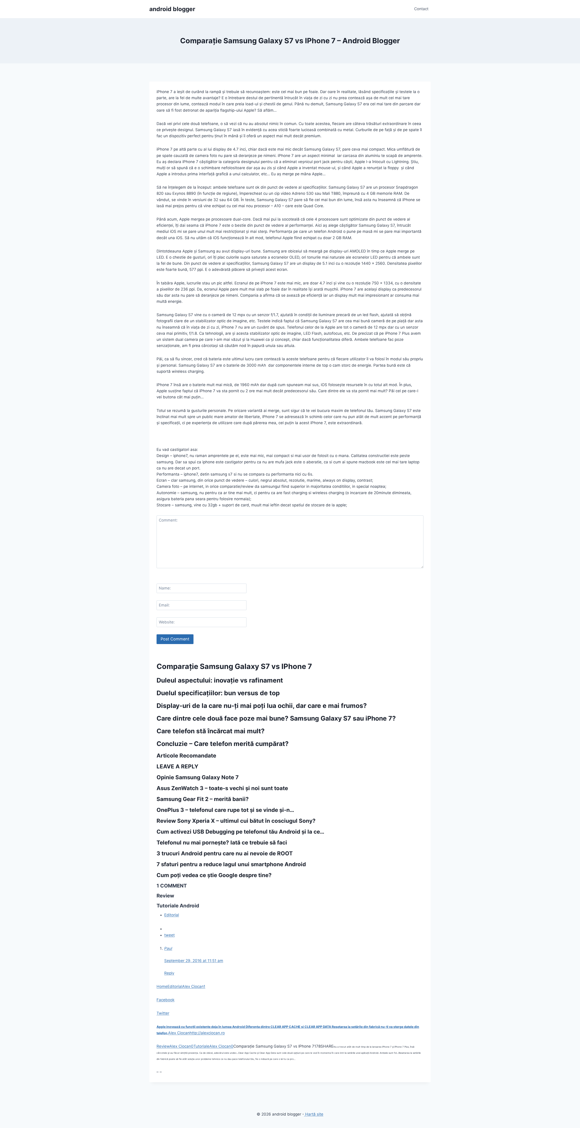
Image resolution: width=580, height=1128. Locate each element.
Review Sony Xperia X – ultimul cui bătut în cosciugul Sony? (236, 821)
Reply (169, 973)
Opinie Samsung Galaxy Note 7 (198, 777)
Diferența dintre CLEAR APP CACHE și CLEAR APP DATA (289, 1027)
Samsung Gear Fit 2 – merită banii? (203, 799)
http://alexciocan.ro (207, 1033)
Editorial (171, 915)
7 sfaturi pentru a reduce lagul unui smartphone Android (231, 864)
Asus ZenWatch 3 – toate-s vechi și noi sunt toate (222, 788)
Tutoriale (201, 1046)
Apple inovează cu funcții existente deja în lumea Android (201, 1027)
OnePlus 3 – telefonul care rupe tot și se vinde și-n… (225, 810)
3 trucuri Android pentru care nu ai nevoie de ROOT (225, 853)
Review (163, 1046)
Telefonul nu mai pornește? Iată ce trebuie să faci (222, 842)
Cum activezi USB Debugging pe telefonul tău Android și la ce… (240, 831)
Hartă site (313, 1114)
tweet (169, 935)
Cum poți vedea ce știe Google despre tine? (214, 875)
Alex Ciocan (192, 986)
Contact (421, 9)
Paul (168, 948)
